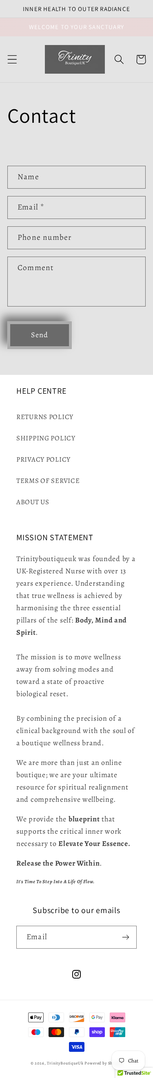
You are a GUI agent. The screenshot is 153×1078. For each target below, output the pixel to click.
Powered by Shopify (103, 1063)
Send (40, 335)
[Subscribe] (125, 937)
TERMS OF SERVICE (48, 480)
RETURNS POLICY (44, 417)
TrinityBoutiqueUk (65, 1063)
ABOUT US (32, 502)
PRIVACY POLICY (43, 459)
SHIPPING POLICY (45, 438)
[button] (12, 59)
